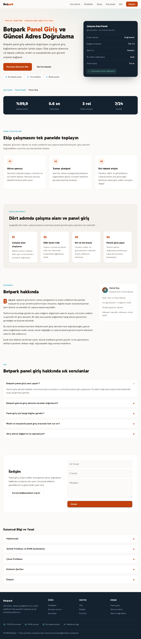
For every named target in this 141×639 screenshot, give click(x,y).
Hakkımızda (12, 538)
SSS (120, 4)
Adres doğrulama (118, 613)
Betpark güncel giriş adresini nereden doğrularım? (32, 403)
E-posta (82, 613)
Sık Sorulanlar (44, 66)
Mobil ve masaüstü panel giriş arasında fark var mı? (33, 423)
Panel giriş (115, 605)
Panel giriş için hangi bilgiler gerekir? (25, 413)
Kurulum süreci (55, 609)
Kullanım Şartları (15, 569)
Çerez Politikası (14, 559)
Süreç (99, 4)
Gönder (74, 504)
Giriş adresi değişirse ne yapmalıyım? (25, 433)
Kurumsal (110, 4)
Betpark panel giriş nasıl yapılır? (23, 383)
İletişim (131, 4)
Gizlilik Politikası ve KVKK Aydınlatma (25, 548)
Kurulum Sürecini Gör (18, 66)
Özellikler (88, 4)
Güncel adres (116, 609)
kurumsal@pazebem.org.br (26, 492)
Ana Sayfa (75, 4)
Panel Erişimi (20, 90)
